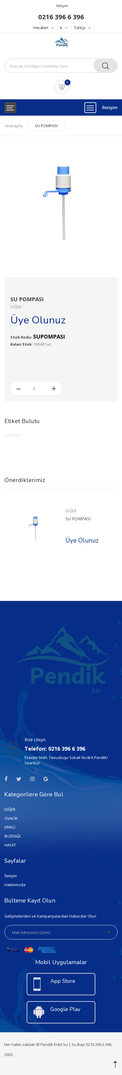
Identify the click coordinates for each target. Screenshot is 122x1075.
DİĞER (70, 510)
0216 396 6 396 (61, 16)
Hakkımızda (14, 884)
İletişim (62, 5)
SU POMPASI (46, 125)
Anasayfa (14, 125)
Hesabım (40, 27)
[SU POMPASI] (35, 528)
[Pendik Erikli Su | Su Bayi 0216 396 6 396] (61, 43)
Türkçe (79, 27)
